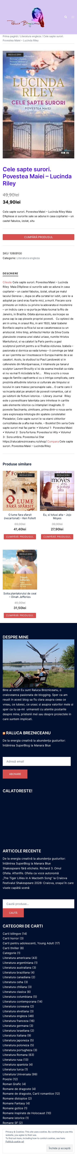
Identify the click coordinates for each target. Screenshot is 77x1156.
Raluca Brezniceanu (28, 733)
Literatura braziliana (16, 972)
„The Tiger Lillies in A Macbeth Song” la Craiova (35, 878)
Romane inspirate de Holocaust (24, 1113)
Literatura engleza (30, 36)
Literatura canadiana (16, 977)
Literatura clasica (14, 992)
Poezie (7, 1079)
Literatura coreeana (16, 1006)
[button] (65, 17)
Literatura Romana (15, 1055)
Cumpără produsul (38, 237)
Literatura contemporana (19, 1001)
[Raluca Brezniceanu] (31, 17)
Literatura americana (17, 958)
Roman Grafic (12, 1084)
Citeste (7, 282)
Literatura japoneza (16, 1040)
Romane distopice (15, 1098)
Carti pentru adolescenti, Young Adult (28, 943)
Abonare (15, 773)
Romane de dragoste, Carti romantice (28, 1093)
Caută (13, 912)
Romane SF (10, 1123)
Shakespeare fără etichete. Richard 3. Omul (32, 868)
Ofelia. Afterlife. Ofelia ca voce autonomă (31, 873)
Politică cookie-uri (15, 1141)
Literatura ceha (13, 982)
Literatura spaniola (15, 1064)
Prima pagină (10, 36)
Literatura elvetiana (16, 1011)
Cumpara (53, 441)
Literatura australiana (17, 967)
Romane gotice (13, 1108)
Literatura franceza (15, 1021)
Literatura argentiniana (18, 962)
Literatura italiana (14, 1035)
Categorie (9, 953)
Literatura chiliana (15, 987)
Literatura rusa (12, 1059)
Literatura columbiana (17, 996)
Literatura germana (15, 1025)
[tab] (10, 273)
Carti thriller (11, 948)
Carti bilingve (12, 933)
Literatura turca (13, 1069)
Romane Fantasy (14, 1103)
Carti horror (11, 938)
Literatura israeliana (16, 1030)
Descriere (10, 273)
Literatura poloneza (16, 1045)
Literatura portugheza (17, 1050)
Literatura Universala (17, 1074)
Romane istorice (14, 1118)
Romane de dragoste (17, 1089)
